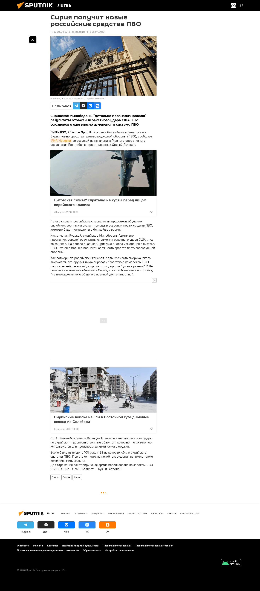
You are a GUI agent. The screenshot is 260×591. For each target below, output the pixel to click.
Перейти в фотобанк (96, 98)
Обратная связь (92, 550)
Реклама (38, 545)
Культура (157, 513)
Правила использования (117, 545)
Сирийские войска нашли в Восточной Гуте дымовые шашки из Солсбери (101, 419)
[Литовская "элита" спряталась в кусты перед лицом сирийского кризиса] (103, 173)
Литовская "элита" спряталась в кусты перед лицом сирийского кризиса (100, 202)
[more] (151, 211)
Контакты (52, 545)
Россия (66, 477)
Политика (80, 513)
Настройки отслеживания (119, 550)
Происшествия (138, 513)
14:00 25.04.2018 (60, 31)
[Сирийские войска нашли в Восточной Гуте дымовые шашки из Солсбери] (103, 390)
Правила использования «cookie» (154, 545)
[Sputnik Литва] (36, 9)
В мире (55, 477)
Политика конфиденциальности (80, 545)
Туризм (172, 513)
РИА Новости (61, 141)
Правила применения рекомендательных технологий (48, 550)
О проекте (23, 545)
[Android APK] (231, 563)
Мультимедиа (189, 513)
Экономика (116, 513)
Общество (98, 513)
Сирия (77, 477)
